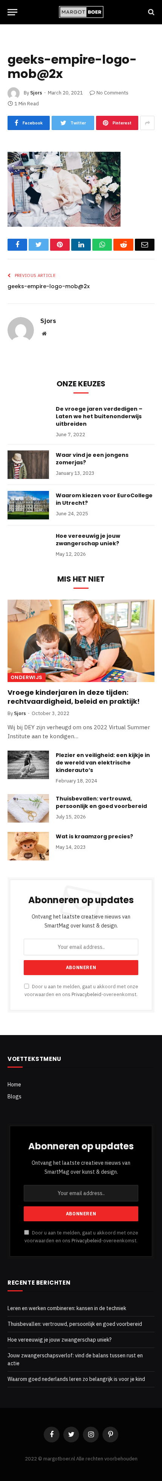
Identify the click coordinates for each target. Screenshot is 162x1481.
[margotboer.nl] (81, 12)
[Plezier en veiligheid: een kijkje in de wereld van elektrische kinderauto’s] (28, 765)
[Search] (150, 12)
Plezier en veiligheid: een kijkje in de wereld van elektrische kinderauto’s (103, 762)
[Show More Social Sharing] (147, 123)
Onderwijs (27, 677)
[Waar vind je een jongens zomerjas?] (28, 464)
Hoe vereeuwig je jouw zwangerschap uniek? (88, 539)
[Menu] (12, 12)
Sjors (36, 93)
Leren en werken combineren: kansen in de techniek (67, 1308)
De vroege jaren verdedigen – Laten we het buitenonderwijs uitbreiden (99, 416)
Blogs (14, 1096)
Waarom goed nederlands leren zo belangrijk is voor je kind (76, 1379)
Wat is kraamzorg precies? (94, 836)
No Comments (112, 93)
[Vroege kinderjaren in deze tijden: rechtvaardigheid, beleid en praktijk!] (81, 641)
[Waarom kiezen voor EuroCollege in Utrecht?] (28, 505)
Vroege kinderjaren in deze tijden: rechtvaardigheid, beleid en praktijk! (74, 697)
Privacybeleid (86, 994)
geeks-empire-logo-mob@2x (49, 286)
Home (14, 1084)
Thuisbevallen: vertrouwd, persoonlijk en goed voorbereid (101, 802)
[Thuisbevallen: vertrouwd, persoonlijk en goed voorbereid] (28, 808)
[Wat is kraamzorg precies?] (28, 846)
